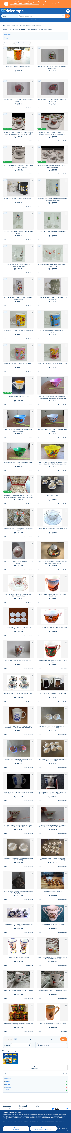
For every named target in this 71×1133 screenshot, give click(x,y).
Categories (7, 34)
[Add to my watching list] (31, 48)
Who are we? (6, 1109)
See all (65, 1074)
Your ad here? (35, 1068)
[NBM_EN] (10, 1058)
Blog (20, 1109)
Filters (6, 38)
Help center (38, 1109)
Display (9, 43)
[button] (63, 16)
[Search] (67, 16)
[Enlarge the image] (18, 55)
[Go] (33, 1045)
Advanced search (35, 19)
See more (5, 1124)
